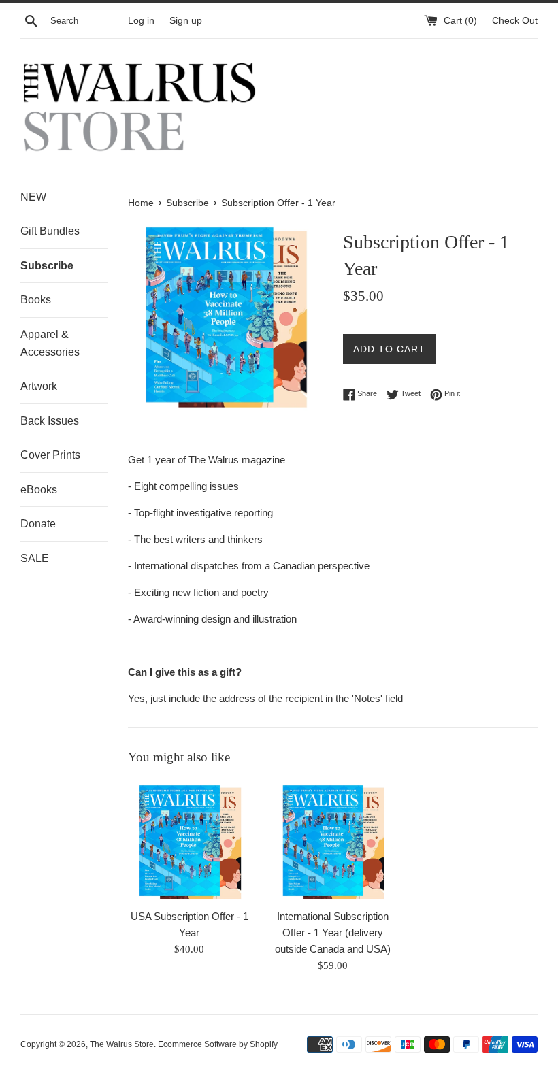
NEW (33, 197)
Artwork (38, 386)
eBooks (38, 489)
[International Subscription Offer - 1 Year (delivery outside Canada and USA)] (333, 841)
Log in (141, 21)
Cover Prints (50, 455)
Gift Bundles (50, 231)
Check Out (515, 21)
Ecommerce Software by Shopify (218, 1044)
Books (35, 300)
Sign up (185, 21)
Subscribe (46, 265)
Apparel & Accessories (50, 343)
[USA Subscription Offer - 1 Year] (189, 841)
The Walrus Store (122, 1044)
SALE (34, 558)
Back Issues (49, 421)
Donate (38, 523)
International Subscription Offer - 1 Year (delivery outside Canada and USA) (333, 932)
